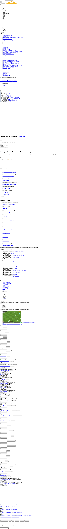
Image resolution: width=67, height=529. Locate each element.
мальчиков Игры (5, 47)
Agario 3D (15, 266)
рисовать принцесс (15, 61)
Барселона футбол (15, 52)
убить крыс (15, 261)
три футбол (2, 471)
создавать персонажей (17, 40)
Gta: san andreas (13, 50)
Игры (1, 33)
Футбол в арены (3, 475)
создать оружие (16, 276)
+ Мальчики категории (7, 56)
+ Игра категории (6, 44)
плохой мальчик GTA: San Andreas (19, 270)
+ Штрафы (7, 351)
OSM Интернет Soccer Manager (6, 479)
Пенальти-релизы (3, 425)
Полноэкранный (5, 83)
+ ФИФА (5, 327)
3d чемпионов (9, 101)
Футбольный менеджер (18, 51)
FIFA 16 (5, 91)
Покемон (10, 39)
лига (28, 302)
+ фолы (17, 483)
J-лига (5, 92)
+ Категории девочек (6, 68)
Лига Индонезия (10, 99)
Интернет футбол (11, 94)
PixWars (12, 253)
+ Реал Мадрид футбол (17, 415)
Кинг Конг (11, 43)
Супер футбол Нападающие (5, 435)
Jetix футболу (8, 93)
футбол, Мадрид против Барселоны (6, 415)
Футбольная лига (3, 440)
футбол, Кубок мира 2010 (15, 98)
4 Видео (4, 307)
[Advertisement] (31, 111)
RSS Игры (4, 298)
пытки (9, 49)
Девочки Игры (5, 58)
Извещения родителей (6, 282)
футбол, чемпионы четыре (15, 97)
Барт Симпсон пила (17, 272)
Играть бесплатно (3, 353)
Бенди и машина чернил (18, 37)
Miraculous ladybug (15, 63)
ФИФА (9, 53)
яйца (25, 302)
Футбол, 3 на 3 (9, 95)
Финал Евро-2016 (3, 445)
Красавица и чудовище (18, 65)
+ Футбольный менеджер (11, 405)
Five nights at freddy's (16, 42)
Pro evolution (17, 302)
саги (3, 45)
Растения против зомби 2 (17, 264)
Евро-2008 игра (3, 387)
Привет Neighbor (16, 259)
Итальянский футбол (4, 391)
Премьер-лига (8, 96)
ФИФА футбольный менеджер (5, 410)
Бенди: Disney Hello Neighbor (18, 251)
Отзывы (4, 306)
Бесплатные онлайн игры (7, 35)
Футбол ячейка (3, 395)
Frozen (9, 64)
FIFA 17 (5, 90)
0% (1, 146)
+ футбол (8, 356)
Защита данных (5, 284)
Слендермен (12, 54)
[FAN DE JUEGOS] (8, 3)
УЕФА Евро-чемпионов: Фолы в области (7, 483)
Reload (4, 85)
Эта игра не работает (4, 147)
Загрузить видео (5, 287)
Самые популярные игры (7, 36)
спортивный (22, 302)
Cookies (4, 285)
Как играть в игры (6, 286)
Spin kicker (2, 374)
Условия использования (7, 283)
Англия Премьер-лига (8, 81)
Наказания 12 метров (13, 100)
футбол (7, 302)
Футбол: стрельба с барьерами (5, 400)
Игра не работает (6, 290)
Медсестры (12, 62)
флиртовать (12, 67)
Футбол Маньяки (3, 405)
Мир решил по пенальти (4, 430)
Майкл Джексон (14, 60)
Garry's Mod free (16, 257)
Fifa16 (13, 302)
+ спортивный (9, 387)
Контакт (4, 289)
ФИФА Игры (21, 136)
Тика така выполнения (4, 370)
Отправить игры (5, 288)
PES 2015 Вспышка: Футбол (5, 420)
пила (8, 38)
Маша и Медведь (15, 66)
